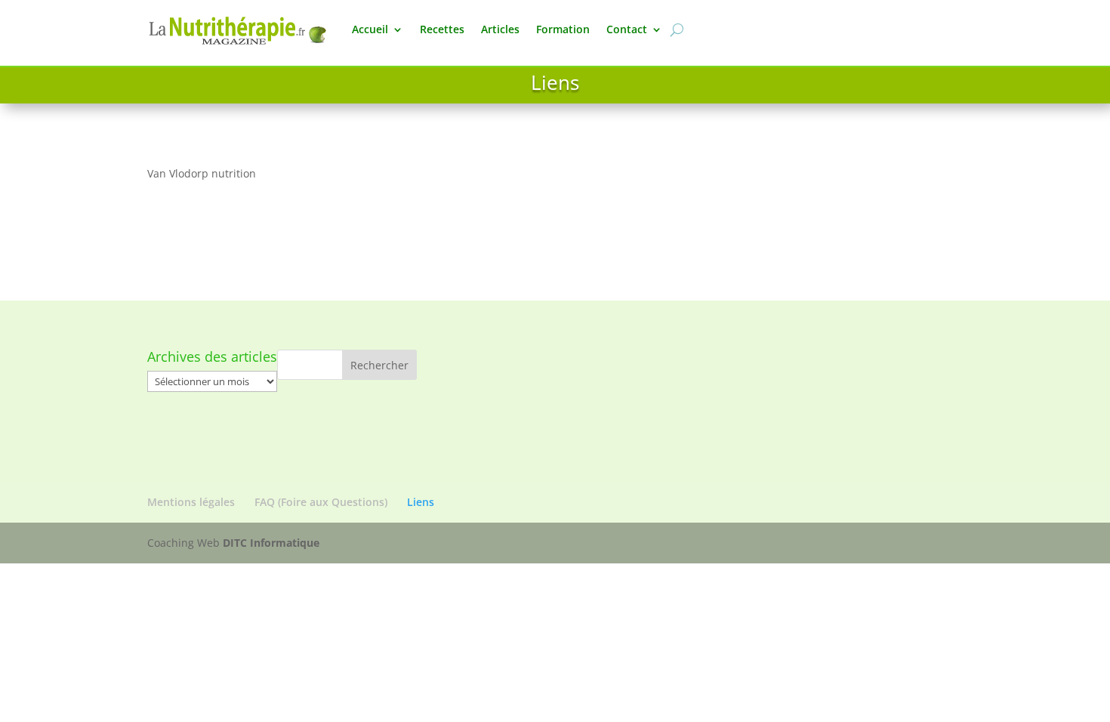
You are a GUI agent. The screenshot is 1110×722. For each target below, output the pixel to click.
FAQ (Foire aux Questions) (320, 502)
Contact (626, 29)
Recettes (442, 29)
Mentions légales (191, 502)
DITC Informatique (271, 542)
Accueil (370, 29)
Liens (420, 502)
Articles (500, 29)
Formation (563, 29)
